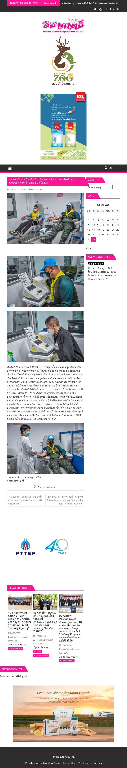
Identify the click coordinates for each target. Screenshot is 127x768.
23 (88, 234)
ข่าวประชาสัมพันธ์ (47, 487)
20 (108, 229)
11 (98, 224)
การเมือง (37, 651)
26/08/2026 (15, 633)
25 (98, 234)
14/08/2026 (40, 636)
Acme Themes (94, 762)
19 (102, 229)
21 (113, 229)
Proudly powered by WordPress (42, 762)
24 (93, 234)
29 (117, 234)
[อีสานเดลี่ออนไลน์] (10, 168)
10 (93, 224)
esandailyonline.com (33, 189)
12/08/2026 (66, 645)
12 (102, 224)
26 (102, 234)
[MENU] (124, 168)
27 (108, 234)
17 (93, 229)
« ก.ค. (89, 248)
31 (93, 239)
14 (113, 224)
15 (117, 224)
